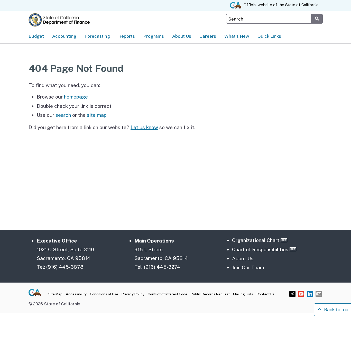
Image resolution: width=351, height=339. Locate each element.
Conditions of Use (104, 294)
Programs (153, 36)
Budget (36, 36)
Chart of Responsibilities (260, 249)
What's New (236, 36)
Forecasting (97, 36)
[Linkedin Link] (310, 293)
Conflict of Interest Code (167, 294)
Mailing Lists (243, 294)
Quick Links (269, 36)
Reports (126, 36)
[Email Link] (318, 293)
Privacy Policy (133, 294)
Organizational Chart (255, 240)
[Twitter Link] (292, 293)
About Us (181, 36)
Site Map (55, 294)
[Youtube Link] (301, 293)
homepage (76, 97)
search (63, 115)
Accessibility (76, 294)
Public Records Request (210, 294)
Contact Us (265, 294)
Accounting (64, 36)
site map (97, 115)
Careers (207, 36)
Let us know (144, 127)
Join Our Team (248, 267)
